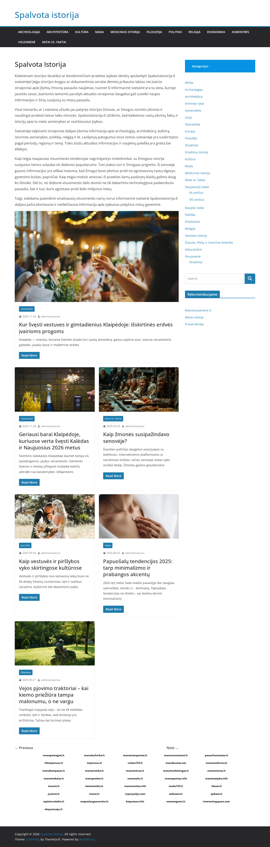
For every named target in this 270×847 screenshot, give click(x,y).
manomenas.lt (135, 770)
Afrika (189, 83)
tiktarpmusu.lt (54, 763)
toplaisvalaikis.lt (53, 801)
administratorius (50, 316)
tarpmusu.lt (94, 763)
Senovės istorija (196, 236)
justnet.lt (53, 794)
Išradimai (26, 672)
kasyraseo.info (135, 801)
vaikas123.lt (135, 763)
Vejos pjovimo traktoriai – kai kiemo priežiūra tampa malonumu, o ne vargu (53, 695)
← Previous (24, 747)
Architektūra (57, 32)
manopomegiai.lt (53, 755)
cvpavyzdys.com (135, 794)
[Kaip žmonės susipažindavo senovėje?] (139, 389)
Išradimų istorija (196, 152)
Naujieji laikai (194, 208)
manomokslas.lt (54, 778)
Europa (190, 131)
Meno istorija (194, 317)
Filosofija (154, 32)
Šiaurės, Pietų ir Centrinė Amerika (209, 242)
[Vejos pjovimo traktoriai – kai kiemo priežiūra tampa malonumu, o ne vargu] (55, 643)
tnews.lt (94, 794)
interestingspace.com (216, 801)
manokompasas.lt (53, 770)
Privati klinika (194, 324)
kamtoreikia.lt (94, 786)
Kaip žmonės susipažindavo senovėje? (136, 437)
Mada (99, 32)
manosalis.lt (135, 778)
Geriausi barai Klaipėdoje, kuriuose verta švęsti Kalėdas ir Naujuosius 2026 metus (54, 441)
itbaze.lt (216, 786)
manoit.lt (53, 786)
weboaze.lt (175, 794)
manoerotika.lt (94, 770)
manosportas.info (176, 778)
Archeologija (29, 32)
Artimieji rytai (194, 104)
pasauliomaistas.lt (216, 755)
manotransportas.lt (135, 755)
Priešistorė (192, 222)
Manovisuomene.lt (198, 310)
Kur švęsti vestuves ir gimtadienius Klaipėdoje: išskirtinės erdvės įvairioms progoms (96, 327)
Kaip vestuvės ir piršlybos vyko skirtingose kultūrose (50, 564)
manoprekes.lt (94, 778)
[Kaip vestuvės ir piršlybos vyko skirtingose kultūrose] (55, 516)
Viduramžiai (193, 249)
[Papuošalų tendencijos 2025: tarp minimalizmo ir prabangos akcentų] (139, 516)
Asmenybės (240, 32)
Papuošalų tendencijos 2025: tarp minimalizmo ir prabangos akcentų (137, 568)
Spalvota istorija (47, 14)
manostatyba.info (216, 778)
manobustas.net (176, 763)
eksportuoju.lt (53, 809)
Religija (194, 32)
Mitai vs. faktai (54, 42)
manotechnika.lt (94, 755)
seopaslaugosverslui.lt (94, 801)
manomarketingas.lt (176, 770)
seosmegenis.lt (175, 801)
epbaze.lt (216, 794)
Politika (175, 32)
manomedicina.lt (216, 763)
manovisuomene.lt (176, 755)
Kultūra (81, 32)
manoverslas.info (135, 786)
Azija (188, 117)
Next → (173, 747)
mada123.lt (176, 786)
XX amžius (196, 193)
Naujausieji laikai (197, 187)
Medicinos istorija (125, 32)
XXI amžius (196, 200)
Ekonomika (216, 32)
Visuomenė (26, 42)
